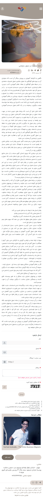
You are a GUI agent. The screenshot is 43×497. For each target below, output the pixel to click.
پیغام (37, 367)
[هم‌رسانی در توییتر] (38, 70)
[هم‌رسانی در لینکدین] (32, 70)
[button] (38, 433)
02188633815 (17, 475)
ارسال (21, 394)
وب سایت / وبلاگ (35, 358)
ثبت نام (7, 457)
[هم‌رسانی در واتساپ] (29, 70)
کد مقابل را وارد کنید (32, 382)
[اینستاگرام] (36, 483)
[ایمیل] (33, 483)
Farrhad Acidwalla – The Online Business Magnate (22, 447)
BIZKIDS (12, 72)
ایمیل (37, 348)
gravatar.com (13, 407)
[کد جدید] (4, 387)
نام (40, 339)
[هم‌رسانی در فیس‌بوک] (40, 70)
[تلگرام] (40, 483)
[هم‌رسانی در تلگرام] (35, 70)
